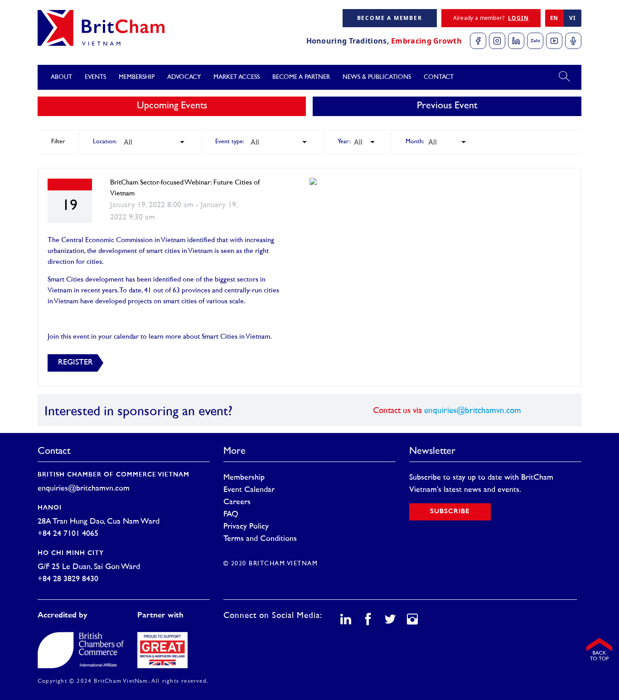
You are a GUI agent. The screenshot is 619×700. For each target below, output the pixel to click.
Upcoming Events (172, 106)
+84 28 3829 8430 (68, 579)
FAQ (230, 514)
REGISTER (75, 362)
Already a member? (491, 18)
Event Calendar (249, 490)
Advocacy (184, 77)
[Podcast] (573, 41)
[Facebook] (478, 41)
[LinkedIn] (516, 41)
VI (572, 18)
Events (95, 77)
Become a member (389, 18)
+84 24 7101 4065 (68, 534)
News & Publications (377, 77)
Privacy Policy (246, 526)
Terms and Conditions (260, 539)
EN (554, 18)
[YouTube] (554, 41)
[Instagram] (497, 41)
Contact (439, 77)
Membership (244, 477)
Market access (236, 77)
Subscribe (450, 511)
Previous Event (447, 106)
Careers (237, 502)
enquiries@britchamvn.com (472, 411)
